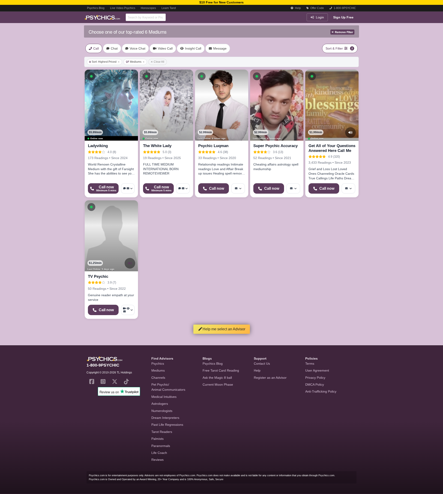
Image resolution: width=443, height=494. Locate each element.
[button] (91, 76)
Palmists (157, 439)
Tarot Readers (161, 432)
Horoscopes (148, 8)
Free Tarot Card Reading (221, 370)
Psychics (157, 363)
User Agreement (317, 370)
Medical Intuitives (164, 397)
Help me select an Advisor (224, 329)
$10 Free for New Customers (221, 2)
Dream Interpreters (165, 418)
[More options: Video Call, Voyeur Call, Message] (128, 310)
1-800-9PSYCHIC (344, 8)
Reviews (157, 459)
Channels (158, 377)
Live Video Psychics (122, 8)
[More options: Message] (238, 188)
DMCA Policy (314, 384)
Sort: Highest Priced (104, 61)
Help (297, 8)
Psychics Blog (96, 8)
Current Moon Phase (218, 384)
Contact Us (262, 363)
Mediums (135, 61)
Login (319, 17)
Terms (309, 363)
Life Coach (159, 453)
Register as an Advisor (270, 377)
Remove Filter (344, 32)
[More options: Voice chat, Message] (128, 188)
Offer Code (317, 8)
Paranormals (160, 446)
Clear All (159, 61)
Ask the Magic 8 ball (217, 377)
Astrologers (159, 403)
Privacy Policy (315, 377)
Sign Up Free (343, 17)
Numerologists (161, 411)
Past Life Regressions (167, 424)
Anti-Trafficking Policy (320, 391)
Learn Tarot (169, 8)
